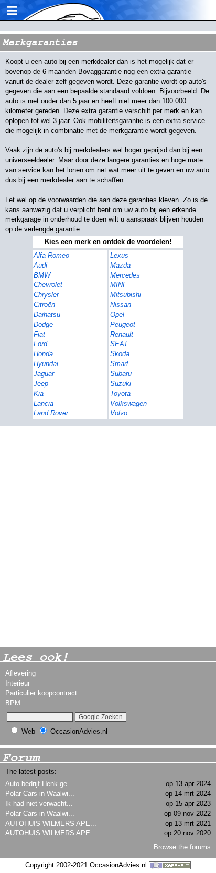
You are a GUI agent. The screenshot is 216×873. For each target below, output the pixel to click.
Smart (119, 364)
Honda (43, 354)
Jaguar (44, 374)
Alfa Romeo (51, 255)
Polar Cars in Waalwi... (39, 794)
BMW (42, 275)
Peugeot (122, 324)
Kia (39, 393)
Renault (121, 334)
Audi (40, 265)
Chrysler (46, 295)
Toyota (120, 393)
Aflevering (20, 673)
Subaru (121, 374)
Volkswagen (128, 403)
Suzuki (120, 384)
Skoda (119, 354)
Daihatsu (47, 314)
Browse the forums (182, 847)
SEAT (119, 344)
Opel (117, 314)
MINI (117, 285)
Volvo (118, 413)
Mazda (120, 265)
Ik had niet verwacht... (39, 804)
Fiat (39, 334)
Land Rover (51, 413)
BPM (12, 703)
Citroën (44, 304)
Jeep (41, 384)
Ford (40, 344)
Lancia (43, 403)
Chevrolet (48, 285)
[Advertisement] (108, 537)
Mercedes (125, 275)
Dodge (43, 324)
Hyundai (46, 364)
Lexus (119, 255)
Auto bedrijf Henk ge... (39, 784)
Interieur (17, 683)
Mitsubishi (125, 295)
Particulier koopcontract (41, 693)
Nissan (120, 304)
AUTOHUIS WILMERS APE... (50, 823)
